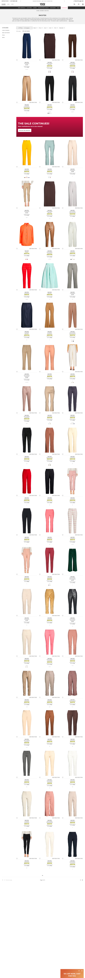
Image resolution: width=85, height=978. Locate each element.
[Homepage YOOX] (42, 4)
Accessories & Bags (43, 7)
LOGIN (81, 1)
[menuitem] (3, 4)
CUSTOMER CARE (13, 1)
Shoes (35, 7)
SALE (58, 7)
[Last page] (82, 880)
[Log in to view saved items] (78, 4)
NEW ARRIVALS (21, 7)
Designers (53, 7)
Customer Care (49, 1)
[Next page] (76, 880)
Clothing (29, 7)
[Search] (74, 4)
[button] (8, 30)
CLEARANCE (64, 7)
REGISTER (77, 1)
